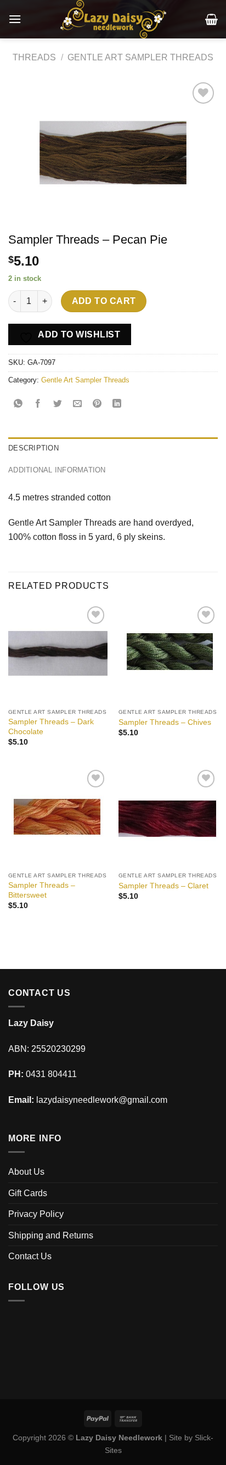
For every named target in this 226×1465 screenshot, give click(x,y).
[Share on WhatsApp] (18, 405)
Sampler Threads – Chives (164, 722)
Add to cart (104, 301)
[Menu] (14, 18)
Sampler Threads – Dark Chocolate (51, 727)
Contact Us (30, 1256)
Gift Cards (27, 1193)
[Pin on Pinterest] (97, 405)
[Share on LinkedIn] (117, 405)
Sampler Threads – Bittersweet (41, 890)
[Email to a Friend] (78, 405)
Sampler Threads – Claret (163, 886)
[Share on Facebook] (38, 405)
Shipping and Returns (50, 1235)
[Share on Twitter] (58, 405)
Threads (34, 57)
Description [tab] (33, 448)
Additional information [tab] (57, 470)
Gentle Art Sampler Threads (140, 57)
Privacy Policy (36, 1214)
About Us (26, 1171)
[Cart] (211, 19)
